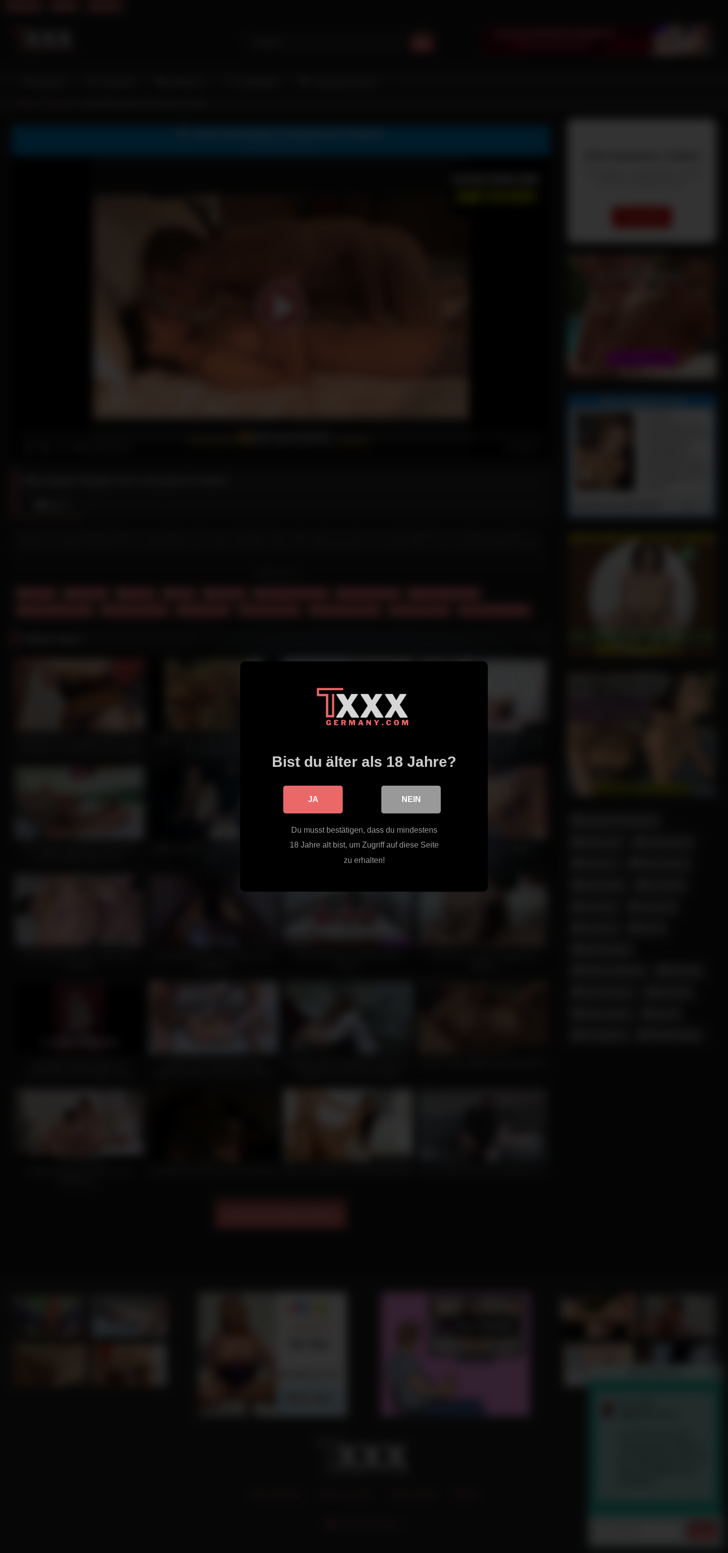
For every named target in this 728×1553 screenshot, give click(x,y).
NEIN (411, 799)
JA (313, 799)
